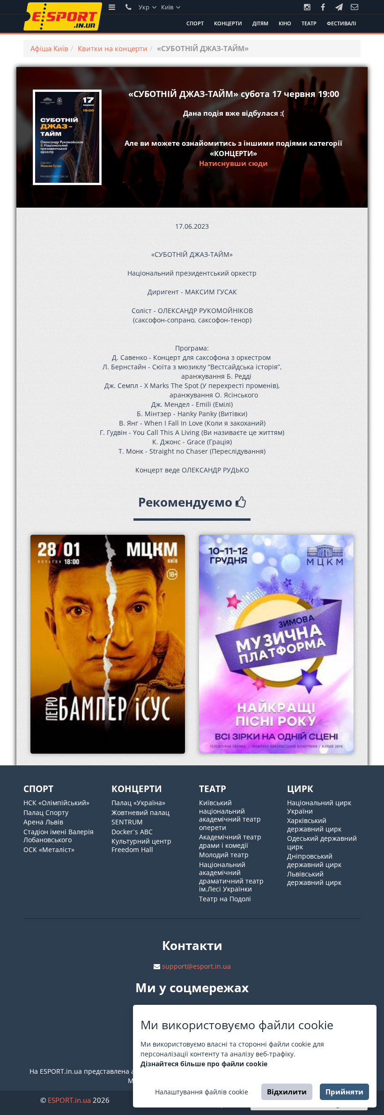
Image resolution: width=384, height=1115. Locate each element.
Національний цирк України (319, 807)
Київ (168, 7)
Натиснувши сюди (233, 163)
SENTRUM (127, 821)
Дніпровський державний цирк (314, 860)
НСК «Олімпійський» (56, 802)
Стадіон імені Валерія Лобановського (58, 836)
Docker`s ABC (132, 831)
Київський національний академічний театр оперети (230, 815)
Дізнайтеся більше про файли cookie (203, 1063)
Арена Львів (43, 821)
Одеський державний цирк (322, 842)
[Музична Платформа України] (276, 644)
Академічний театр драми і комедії (230, 841)
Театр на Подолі (225, 898)
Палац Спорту (45, 812)
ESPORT (69, 1100)
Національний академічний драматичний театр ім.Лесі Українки (231, 877)
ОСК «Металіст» (48, 849)
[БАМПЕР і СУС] (107, 644)
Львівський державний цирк (314, 878)
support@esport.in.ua (196, 966)
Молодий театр (224, 854)
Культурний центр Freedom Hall (141, 845)
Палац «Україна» (138, 802)
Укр (145, 7)
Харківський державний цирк (314, 824)
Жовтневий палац (140, 812)
